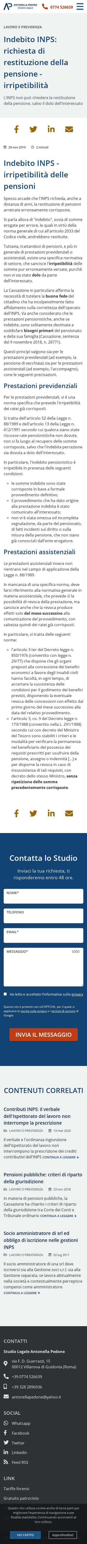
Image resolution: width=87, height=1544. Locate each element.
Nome (12, 892)
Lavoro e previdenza (23, 27)
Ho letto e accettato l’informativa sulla (46, 994)
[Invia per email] (69, 130)
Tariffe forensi (16, 1488)
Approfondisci (62, 1535)
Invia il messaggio (43, 1034)
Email (12, 932)
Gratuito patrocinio (21, 1498)
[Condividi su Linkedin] (51, 130)
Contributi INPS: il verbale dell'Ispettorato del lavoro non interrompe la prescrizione (37, 1116)
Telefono (15, 912)
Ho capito (25, 1535)
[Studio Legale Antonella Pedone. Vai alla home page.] (20, 6)
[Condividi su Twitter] (33, 130)
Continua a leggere (59, 1157)
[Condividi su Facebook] (16, 130)
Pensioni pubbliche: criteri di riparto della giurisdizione (43, 1178)
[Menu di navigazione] (80, 6)
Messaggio (16, 951)
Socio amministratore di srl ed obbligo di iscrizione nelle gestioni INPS (41, 1240)
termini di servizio (63, 1011)
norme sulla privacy (34, 1011)
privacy (77, 994)
